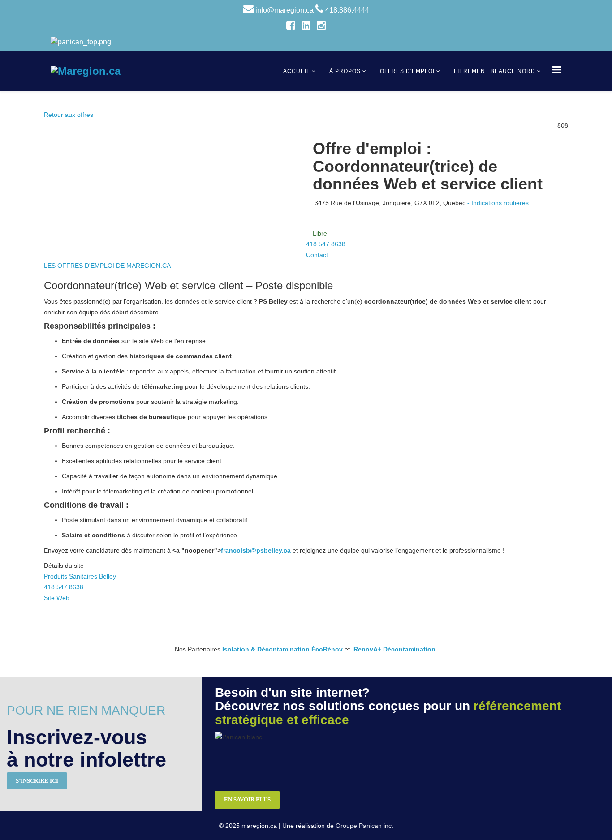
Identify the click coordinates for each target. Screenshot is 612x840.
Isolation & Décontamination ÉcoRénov (282, 649)
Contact (317, 254)
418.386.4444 (347, 10)
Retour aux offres (68, 114)
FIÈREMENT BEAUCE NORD (494, 71)
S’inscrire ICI (37, 780)
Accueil (296, 71)
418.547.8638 (325, 244)
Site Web (56, 597)
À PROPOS (345, 71)
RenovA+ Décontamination (394, 649)
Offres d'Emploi (407, 71)
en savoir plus (247, 799)
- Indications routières (498, 202)
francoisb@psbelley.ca (256, 550)
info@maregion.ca (284, 10)
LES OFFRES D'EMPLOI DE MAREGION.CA (107, 265)
